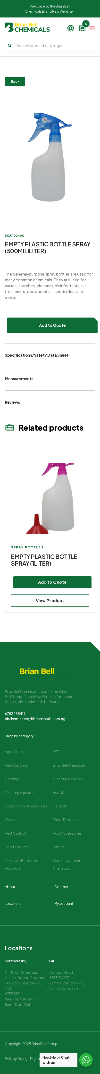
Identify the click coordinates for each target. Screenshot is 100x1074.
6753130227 (59, 977)
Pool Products (17, 847)
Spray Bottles (27, 547)
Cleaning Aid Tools (67, 779)
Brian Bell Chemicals (69, 765)
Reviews (12, 402)
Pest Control (15, 833)
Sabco (58, 847)
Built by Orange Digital (23, 1058)
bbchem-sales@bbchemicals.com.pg (35, 718)
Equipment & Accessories (26, 806)
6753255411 (15, 713)
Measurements (19, 378)
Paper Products (66, 819)
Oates (10, 819)
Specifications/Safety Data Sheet (36, 355)
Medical (59, 806)
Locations (13, 903)
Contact (61, 886)
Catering (12, 779)
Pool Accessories (67, 833)
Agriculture (14, 751)
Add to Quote (52, 325)
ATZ (56, 751)
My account (63, 903)
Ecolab (59, 792)
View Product (50, 600)
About (10, 886)
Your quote (85, 24)
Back (15, 81)
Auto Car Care (16, 765)
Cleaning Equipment (21, 792)
